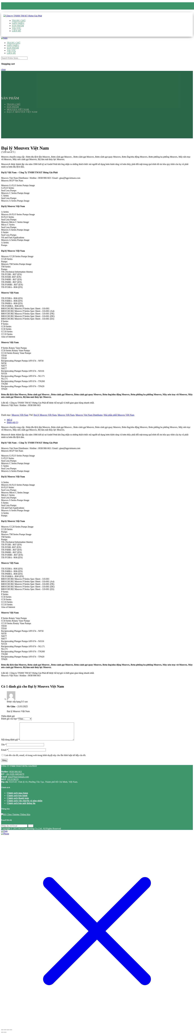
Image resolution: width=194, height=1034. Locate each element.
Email (4, 750)
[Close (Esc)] (2, 1029)
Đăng (4, 760)
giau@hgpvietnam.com (22, 11)
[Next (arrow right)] (5, 1032)
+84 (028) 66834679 (15, 774)
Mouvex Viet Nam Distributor (89, 415)
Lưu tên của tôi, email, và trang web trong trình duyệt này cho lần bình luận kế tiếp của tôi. (45, 755)
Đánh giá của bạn (10, 718)
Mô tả (9, 420)
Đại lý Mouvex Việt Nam (45, 415)
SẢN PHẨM (18, 25)
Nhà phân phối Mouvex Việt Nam (119, 415)
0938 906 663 (18, 8)
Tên (3, 744)
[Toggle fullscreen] (8, 1029)
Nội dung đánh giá (10, 739)
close (3, 69)
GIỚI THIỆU (18, 23)
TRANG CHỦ (19, 20)
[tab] (100, 420)
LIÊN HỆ (16, 31)
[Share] (5, 1029)
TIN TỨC (16, 28)
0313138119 (12, 779)
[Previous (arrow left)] (2, 1032)
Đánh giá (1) (12, 422)
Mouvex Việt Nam (20, 415)
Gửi (30, 826)
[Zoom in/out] (11, 1029)
